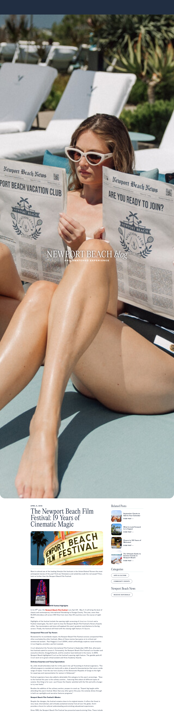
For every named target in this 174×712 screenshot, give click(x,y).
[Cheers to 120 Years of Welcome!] (127, 543)
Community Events (122, 581)
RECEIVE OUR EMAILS (122, 595)
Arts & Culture (120, 575)
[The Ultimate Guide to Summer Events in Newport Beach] (127, 557)
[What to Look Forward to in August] (127, 529)
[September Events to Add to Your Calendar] (127, 516)
